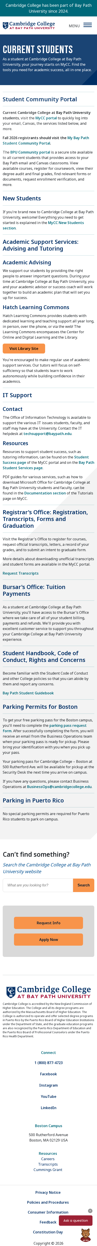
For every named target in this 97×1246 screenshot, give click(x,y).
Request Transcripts (21, 573)
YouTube (48, 1096)
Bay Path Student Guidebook (28, 693)
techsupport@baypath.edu (47, 433)
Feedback (48, 1222)
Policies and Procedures (48, 1202)
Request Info (48, 922)
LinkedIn (48, 1107)
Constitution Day (48, 1232)
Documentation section (45, 493)
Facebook (48, 1074)
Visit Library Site (23, 348)
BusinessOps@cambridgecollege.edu (59, 786)
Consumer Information (48, 1212)
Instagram (48, 1085)
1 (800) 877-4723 (49, 1062)
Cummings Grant (48, 1169)
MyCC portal (46, 118)
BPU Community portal (30, 152)
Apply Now (48, 939)
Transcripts (48, 1164)
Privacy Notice (48, 1192)
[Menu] (87, 24)
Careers (48, 1158)
